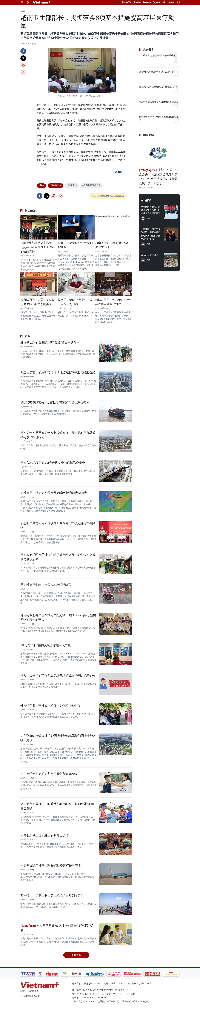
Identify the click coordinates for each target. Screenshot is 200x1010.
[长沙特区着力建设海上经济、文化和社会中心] (115, 714)
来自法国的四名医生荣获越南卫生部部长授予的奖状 (37, 302)
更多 (27, 335)
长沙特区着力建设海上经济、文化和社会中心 (50, 705)
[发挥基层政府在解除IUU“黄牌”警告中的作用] (115, 351)
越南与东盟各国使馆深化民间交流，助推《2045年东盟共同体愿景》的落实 (58, 617)
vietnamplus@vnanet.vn (94, 997)
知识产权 (76, 983)
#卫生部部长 (55, 185)
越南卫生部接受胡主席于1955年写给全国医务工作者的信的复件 (37, 247)
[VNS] (95, 974)
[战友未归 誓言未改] (171, 260)
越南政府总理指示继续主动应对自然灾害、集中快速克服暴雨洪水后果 (57, 557)
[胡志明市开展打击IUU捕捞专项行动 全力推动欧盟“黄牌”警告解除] (115, 812)
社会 (22, 10)
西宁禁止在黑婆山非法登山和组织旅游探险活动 (51, 895)
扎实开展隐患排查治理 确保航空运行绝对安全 (50, 865)
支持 (106, 983)
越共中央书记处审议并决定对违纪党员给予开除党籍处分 (57, 675)
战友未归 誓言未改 (150, 255)
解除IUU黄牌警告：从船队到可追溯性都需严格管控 (54, 402)
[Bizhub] (76, 974)
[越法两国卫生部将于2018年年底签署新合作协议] (113, 284)
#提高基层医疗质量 (91, 185)
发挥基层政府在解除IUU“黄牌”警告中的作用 (50, 342)
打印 (23, 65)
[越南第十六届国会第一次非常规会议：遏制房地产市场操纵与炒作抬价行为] (115, 441)
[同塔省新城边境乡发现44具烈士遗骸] (115, 844)
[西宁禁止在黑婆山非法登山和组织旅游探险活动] (115, 904)
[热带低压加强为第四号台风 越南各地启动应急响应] (115, 501)
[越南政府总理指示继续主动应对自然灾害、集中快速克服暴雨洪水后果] (115, 563)
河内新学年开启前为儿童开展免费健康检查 (48, 774)
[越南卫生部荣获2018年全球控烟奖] (76, 227)
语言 (113, 983)
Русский (170, 2)
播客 (148, 200)
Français (147, 2)
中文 (163, 2)
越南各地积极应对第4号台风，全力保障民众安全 (52, 462)
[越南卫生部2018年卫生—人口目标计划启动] (76, 284)
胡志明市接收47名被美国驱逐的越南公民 (158, 101)
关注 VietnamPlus (100, 195)
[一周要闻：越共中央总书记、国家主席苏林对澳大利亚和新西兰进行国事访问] (171, 234)
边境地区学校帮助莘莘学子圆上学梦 (156, 71)
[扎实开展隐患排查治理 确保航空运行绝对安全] (115, 874)
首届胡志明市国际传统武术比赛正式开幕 (158, 86)
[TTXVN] (28, 974)
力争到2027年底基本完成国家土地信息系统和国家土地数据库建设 (58, 738)
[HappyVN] (171, 974)
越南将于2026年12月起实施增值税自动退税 (159, 118)
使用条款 (88, 983)
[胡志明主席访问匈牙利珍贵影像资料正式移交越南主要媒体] (115, 532)
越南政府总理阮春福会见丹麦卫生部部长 (112, 245)
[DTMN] (133, 974)
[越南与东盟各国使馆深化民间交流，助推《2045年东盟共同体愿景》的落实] (115, 624)
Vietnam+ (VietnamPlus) (42, 2)
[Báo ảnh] (152, 974)
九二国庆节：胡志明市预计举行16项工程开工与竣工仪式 (57, 372)
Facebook (23, 51)
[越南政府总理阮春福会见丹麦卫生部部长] (113, 227)
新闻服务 (131, 983)
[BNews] (64, 974)
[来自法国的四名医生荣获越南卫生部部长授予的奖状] (38, 284)
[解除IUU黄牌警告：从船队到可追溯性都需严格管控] (115, 411)
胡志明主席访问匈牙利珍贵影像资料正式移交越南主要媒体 (57, 525)
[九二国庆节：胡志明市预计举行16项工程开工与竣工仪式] (115, 381)
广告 (141, 983)
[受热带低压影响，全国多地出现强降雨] (115, 593)
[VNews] (40, 974)
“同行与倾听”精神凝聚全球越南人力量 (45, 645)
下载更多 (76, 955)
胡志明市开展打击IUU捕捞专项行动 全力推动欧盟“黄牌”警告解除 (57, 806)
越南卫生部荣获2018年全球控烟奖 (75, 245)
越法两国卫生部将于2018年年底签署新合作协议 (112, 302)
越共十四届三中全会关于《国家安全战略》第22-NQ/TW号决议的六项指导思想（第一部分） (158, 176)
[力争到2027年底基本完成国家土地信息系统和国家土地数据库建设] (115, 744)
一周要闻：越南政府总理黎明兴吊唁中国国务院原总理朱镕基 (150, 209)
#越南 (41, 185)
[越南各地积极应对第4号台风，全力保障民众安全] (115, 471)
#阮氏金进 (72, 185)
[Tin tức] (51, 974)
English (137, 2)
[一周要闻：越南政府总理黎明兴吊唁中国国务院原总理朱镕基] (171, 212)
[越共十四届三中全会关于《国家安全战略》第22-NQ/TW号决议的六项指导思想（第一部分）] (159, 152)
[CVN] (114, 974)
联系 (149, 983)
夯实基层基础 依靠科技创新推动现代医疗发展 (57, 928)
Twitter (23, 58)
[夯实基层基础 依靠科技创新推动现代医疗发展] (115, 934)
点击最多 (148, 49)
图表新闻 (148, 134)
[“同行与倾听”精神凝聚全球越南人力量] (115, 654)
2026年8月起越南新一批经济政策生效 (157, 55)
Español (156, 2)
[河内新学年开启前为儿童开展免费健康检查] (115, 782)
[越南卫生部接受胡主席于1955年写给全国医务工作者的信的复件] (38, 227)
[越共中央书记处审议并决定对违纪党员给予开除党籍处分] (115, 684)
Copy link (23, 72)
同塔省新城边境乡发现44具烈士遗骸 (44, 835)
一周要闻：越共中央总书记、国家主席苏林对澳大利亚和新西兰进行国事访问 (150, 234)
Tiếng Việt (127, 2)
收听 (148, 218)
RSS (98, 983)
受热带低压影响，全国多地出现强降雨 (45, 585)
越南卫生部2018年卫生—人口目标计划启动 (75, 302)
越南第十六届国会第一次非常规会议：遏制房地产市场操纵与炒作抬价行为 (57, 435)
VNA (121, 983)
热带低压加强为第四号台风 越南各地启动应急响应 (53, 493)
